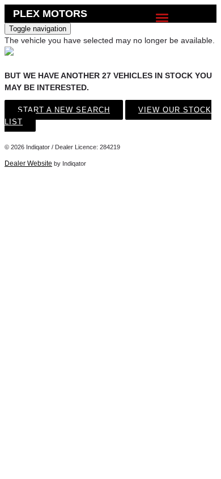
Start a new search (64, 110)
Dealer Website (28, 163)
